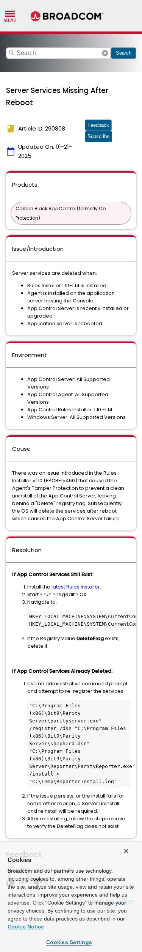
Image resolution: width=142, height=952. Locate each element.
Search (123, 53)
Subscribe (98, 136)
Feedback (98, 125)
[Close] (126, 851)
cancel (105, 53)
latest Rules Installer (75, 586)
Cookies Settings (69, 942)
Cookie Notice (26, 927)
